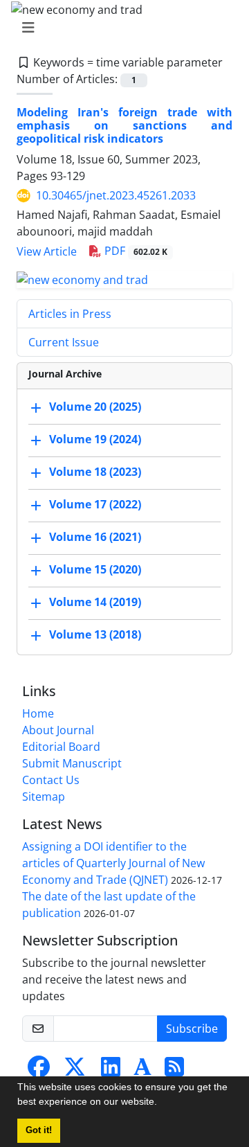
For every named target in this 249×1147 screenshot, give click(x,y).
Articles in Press (69, 313)
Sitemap (43, 796)
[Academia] (142, 1070)
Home (38, 713)
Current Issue (63, 342)
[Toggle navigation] (120, 27)
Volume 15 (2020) (95, 569)
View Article (47, 251)
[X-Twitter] (74, 1070)
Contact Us (51, 780)
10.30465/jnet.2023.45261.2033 (116, 195)
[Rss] (174, 1070)
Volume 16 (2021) (95, 536)
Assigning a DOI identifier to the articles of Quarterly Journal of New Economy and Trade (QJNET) (113, 863)
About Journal (58, 730)
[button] (162, 1103)
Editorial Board (61, 746)
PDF (134, 250)
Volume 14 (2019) (95, 602)
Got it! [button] (39, 1130)
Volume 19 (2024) (95, 439)
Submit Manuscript (72, 763)
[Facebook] (38, 1070)
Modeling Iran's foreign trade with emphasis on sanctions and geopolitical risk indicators (124, 125)
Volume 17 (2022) (95, 504)
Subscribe (192, 1028)
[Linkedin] (110, 1070)
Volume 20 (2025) (95, 406)
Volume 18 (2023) (95, 471)
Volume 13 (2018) (95, 634)
